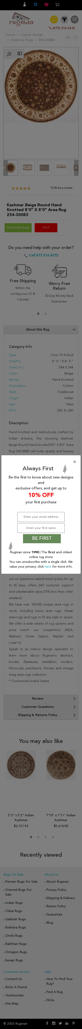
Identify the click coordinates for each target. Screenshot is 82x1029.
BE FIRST (42, 538)
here (48, 566)
